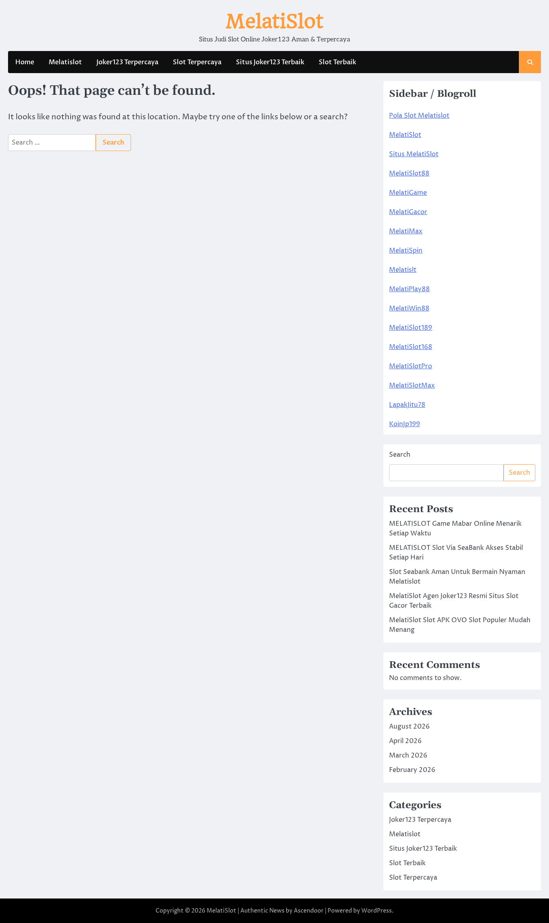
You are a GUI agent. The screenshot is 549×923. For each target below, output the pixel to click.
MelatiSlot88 (409, 173)
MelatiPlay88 (409, 289)
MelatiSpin (405, 250)
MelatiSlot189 (410, 327)
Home (24, 62)
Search (399, 454)
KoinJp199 (404, 424)
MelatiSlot (274, 21)
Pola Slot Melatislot (419, 115)
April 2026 (405, 741)
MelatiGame (408, 192)
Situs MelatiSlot (413, 154)
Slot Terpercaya (197, 62)
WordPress (376, 911)
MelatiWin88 (409, 308)
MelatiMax (405, 231)
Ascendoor (309, 911)
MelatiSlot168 (410, 347)
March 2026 (408, 755)
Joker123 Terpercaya (127, 62)
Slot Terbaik (337, 62)
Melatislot (65, 62)
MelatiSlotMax (412, 385)
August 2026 (409, 726)
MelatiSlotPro (410, 366)
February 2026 (412, 770)
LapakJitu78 (407, 404)
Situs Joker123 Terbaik (270, 62)
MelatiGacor (408, 212)
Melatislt (402, 269)
